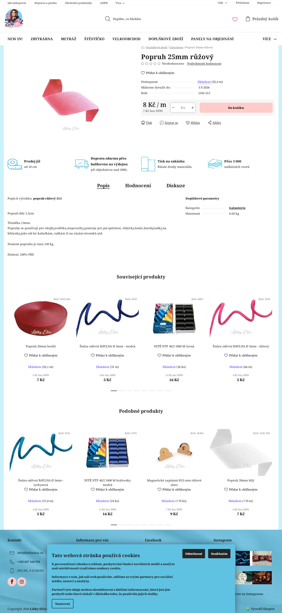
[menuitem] (15, 38)
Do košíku (236, 108)
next (271, 342)
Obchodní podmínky (78, 3)
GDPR (104, 3)
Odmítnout (193, 553)
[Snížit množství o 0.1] (173, 108)
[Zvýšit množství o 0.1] (193, 108)
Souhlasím (219, 553)
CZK (221, 3)
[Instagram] (21, 581)
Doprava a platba (45, 3)
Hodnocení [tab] (138, 185)
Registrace (264, 3)
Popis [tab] (103, 185)
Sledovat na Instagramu (245, 594)
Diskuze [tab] (175, 185)
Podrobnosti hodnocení (204, 63)
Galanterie (237, 208)
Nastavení (62, 604)
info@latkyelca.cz (30, 553)
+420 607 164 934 (28, 561)
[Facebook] (12, 581)
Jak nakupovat (17, 3)
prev (11, 342)
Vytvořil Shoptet (263, 609)
